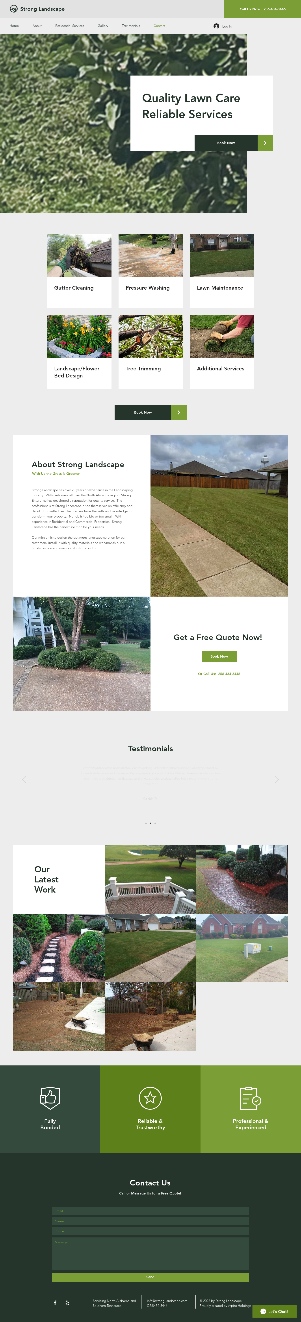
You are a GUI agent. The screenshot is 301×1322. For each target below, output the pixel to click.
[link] (79, 287)
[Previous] (24, 780)
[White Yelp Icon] (67, 1303)
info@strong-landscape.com (167, 1301)
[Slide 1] (146, 823)
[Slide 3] (155, 823)
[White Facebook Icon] (55, 1303)
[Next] (277, 780)
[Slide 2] (150, 823)
